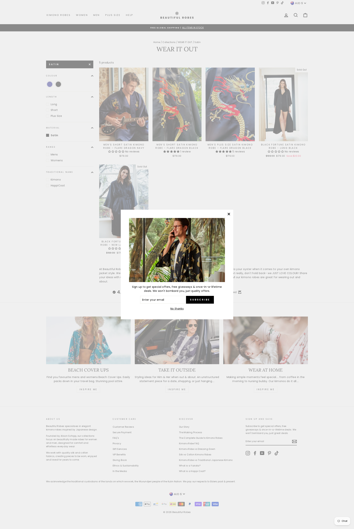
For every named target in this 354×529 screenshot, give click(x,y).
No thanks (177, 308)
